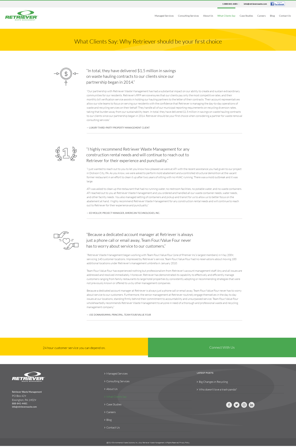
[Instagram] (244, 405)
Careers (111, 412)
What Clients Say (116, 396)
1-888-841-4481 (230, 4)
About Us (112, 389)
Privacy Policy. (184, 443)
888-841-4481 (19, 403)
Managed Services (117, 373)
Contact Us (113, 427)
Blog (109, 419)
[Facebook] (229, 405)
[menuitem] (166, 15)
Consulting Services (118, 381)
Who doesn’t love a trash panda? (218, 389)
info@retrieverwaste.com (255, 4)
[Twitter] (236, 405)
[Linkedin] (252, 405)
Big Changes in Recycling (213, 381)
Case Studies (113, 404)
